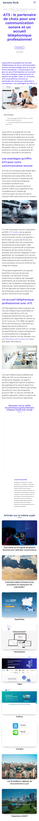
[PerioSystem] (19, 637)
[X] (15, 57)
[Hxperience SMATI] (19, 801)
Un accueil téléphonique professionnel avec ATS (19, 123)
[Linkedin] (19, 57)
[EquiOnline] (19, 604)
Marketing (11, 9)
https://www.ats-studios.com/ (17, 339)
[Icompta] (19, 734)
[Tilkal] (19, 669)
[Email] (24, 57)
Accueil (5, 9)
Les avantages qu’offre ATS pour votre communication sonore (19, 119)
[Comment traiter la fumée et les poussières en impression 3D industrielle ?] (19, 567)
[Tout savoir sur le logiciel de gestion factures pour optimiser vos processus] (19, 532)
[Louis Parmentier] (8, 493)
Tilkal (19, 684)
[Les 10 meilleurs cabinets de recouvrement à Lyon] (19, 766)
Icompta (19, 749)
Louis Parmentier (20, 480)
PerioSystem (19, 652)
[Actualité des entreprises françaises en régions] (11, 2)
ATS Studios (14, 232)
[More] (28, 57)
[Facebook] (11, 57)
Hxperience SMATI (19, 816)
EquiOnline (19, 619)
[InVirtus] (19, 701)
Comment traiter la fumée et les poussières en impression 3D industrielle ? (19, 584)
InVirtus (19, 717)
